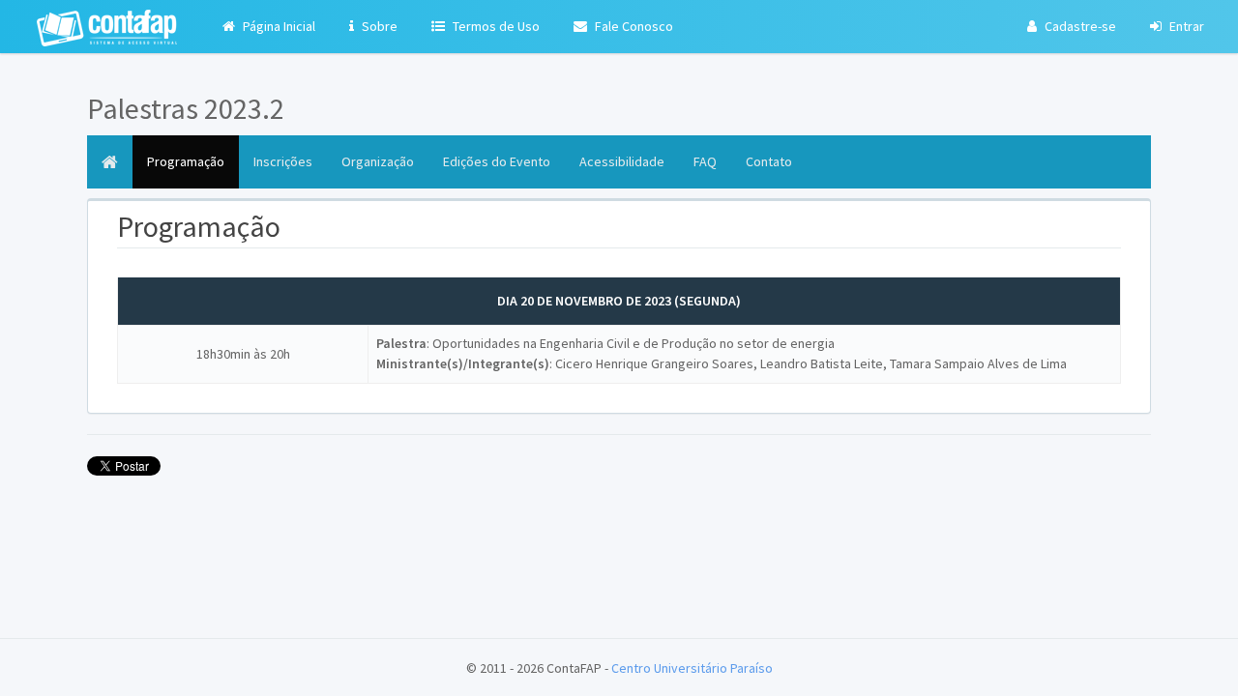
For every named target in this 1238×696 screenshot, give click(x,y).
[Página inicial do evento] (110, 161)
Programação (193, 161)
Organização (377, 161)
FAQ (705, 161)
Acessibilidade (621, 161)
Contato (769, 161)
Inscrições (282, 161)
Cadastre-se (1079, 26)
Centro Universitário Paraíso (692, 668)
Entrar (1185, 26)
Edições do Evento (496, 161)
